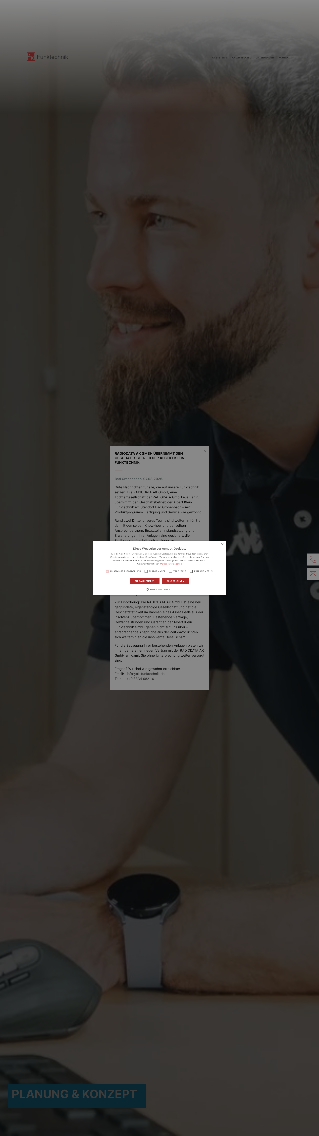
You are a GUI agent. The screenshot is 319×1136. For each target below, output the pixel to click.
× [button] (222, 544)
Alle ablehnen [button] (175, 581)
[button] (159, 589)
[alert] (159, 568)
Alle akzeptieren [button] (145, 581)
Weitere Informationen (171, 563)
